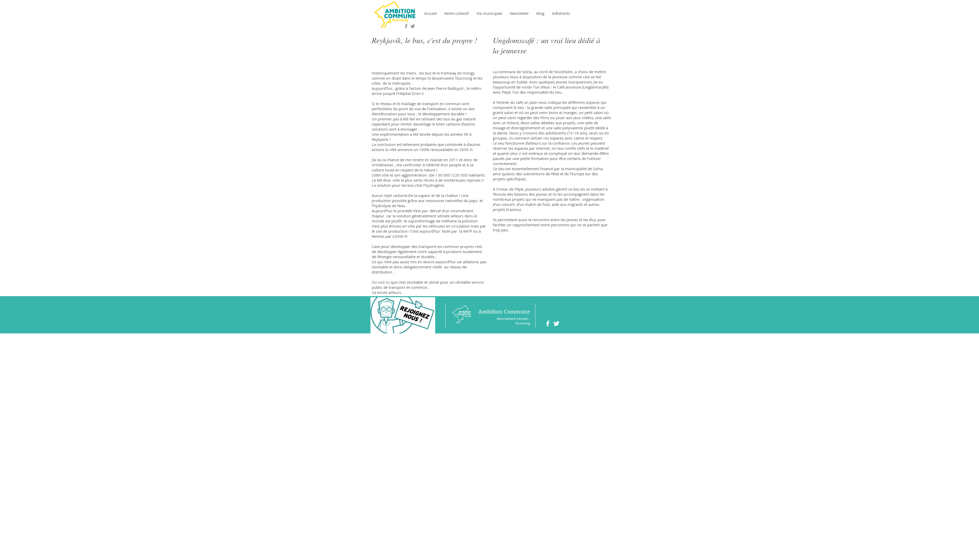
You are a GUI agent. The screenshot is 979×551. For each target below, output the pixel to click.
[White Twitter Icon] (556, 324)
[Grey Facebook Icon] (406, 26)
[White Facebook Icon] (548, 324)
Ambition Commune (504, 312)
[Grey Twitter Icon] (413, 26)
